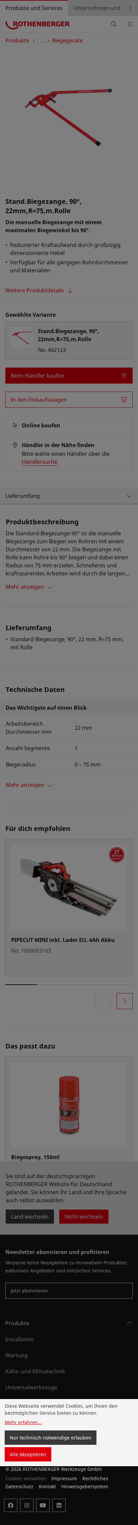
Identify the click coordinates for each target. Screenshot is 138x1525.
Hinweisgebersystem (84, 1486)
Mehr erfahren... (23, 1422)
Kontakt (47, 1486)
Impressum (64, 1478)
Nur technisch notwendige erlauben (50, 1437)
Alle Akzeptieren (28, 1454)
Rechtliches (95, 1478)
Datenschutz (19, 1486)
